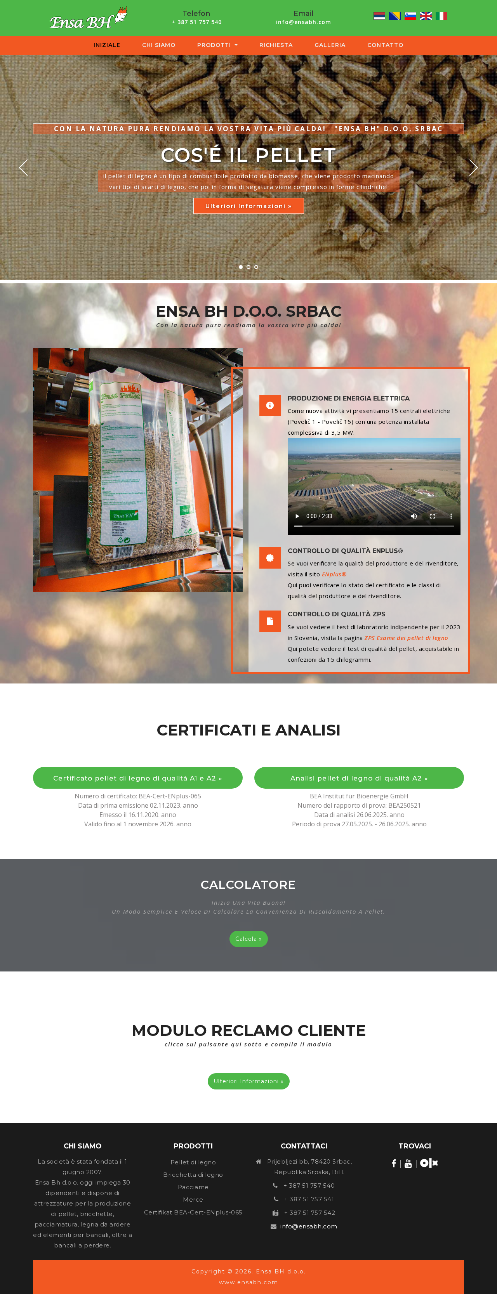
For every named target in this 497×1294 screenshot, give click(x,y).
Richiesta (276, 45)
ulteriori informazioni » (248, 206)
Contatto (385, 45)
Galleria (330, 45)
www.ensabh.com (248, 1282)
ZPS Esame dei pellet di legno (406, 638)
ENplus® (334, 574)
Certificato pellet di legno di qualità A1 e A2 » (137, 778)
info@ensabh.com (303, 22)
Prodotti (215, 45)
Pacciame (193, 1187)
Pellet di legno (193, 1162)
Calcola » (248, 938)
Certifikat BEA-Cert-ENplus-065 (193, 1212)
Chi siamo (159, 45)
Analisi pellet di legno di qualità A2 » (359, 778)
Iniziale (108, 45)
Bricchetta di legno (193, 1174)
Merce (193, 1199)
